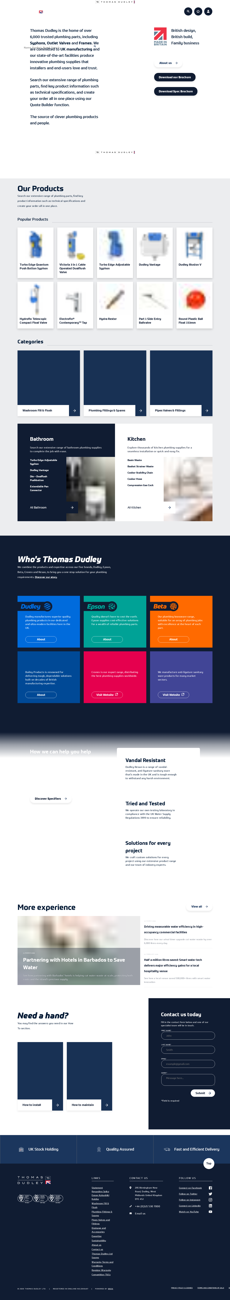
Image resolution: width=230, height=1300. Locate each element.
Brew (110, 1289)
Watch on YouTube (189, 1211)
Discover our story (46, 577)
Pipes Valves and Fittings (101, 1221)
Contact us (97, 1249)
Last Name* (166, 1044)
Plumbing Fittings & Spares (102, 1213)
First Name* (166, 1030)
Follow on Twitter (188, 1193)
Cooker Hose (135, 478)
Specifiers (104, 9)
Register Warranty (101, 1270)
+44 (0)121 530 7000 (147, 1206)
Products (82, 9)
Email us (140, 1213)
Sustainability (99, 1240)
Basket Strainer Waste (140, 466)
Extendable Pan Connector (39, 488)
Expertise (126, 9)
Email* (163, 1059)
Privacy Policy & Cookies (182, 1288)
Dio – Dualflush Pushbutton (38, 478)
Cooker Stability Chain (140, 472)
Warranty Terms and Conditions (102, 1263)
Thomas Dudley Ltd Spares (102, 1255)
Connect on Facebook (190, 1187)
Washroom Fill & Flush (100, 1205)
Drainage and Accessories (99, 1229)
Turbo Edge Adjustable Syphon (43, 461)
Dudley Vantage (39, 470)
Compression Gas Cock (140, 485)
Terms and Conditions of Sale (210, 1288)
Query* (164, 1073)
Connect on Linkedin (190, 1205)
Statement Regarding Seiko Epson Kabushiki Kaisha (100, 1193)
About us (148, 9)
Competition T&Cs (101, 1274)
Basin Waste (135, 460)
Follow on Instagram (189, 1199)
